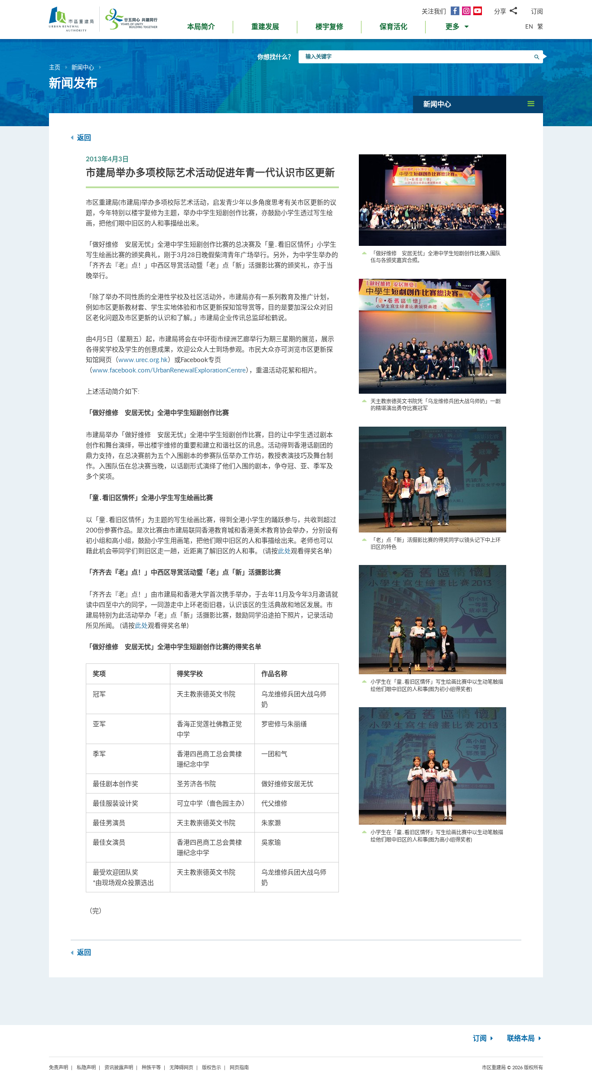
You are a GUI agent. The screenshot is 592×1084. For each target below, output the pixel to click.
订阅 (537, 11)
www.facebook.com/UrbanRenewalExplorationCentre (169, 370)
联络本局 (522, 1038)
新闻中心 (83, 67)
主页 (54, 67)
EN (529, 26)
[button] (457, 28)
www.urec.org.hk (143, 359)
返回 (83, 137)
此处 (284, 550)
